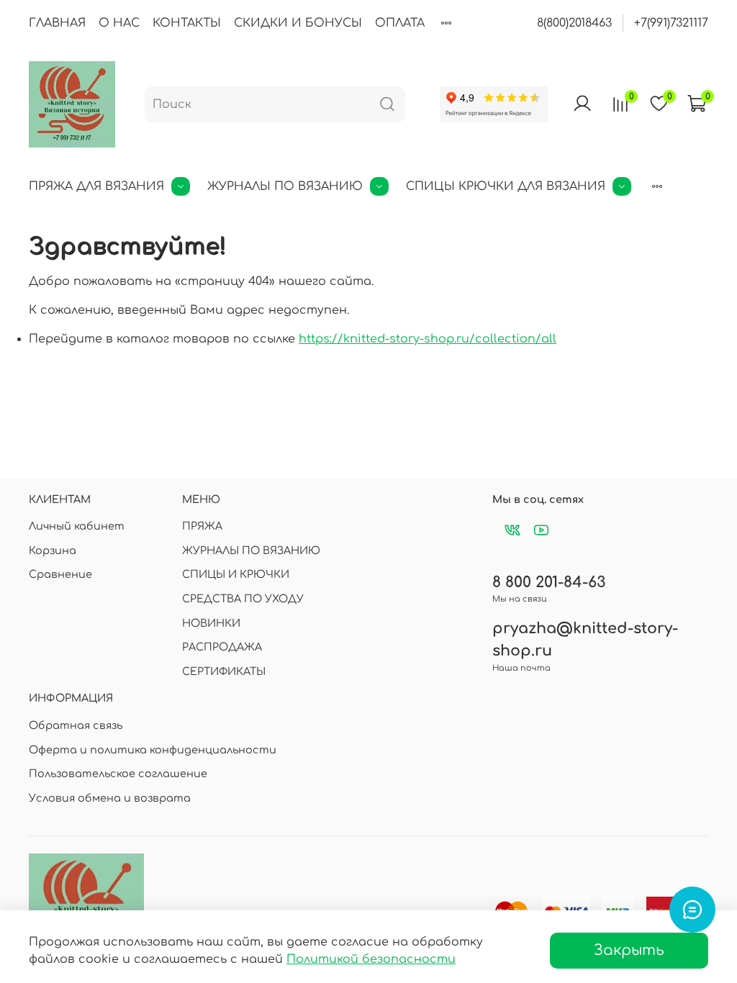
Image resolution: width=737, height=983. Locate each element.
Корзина (52, 550)
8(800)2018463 (574, 23)
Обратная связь (75, 725)
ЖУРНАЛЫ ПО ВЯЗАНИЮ (285, 186)
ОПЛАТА (400, 23)
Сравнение (60, 574)
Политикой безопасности (371, 959)
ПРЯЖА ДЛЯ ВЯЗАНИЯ (96, 186)
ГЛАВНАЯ (57, 23)
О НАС (119, 23)
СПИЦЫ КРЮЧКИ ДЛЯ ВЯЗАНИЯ (505, 186)
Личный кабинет (77, 526)
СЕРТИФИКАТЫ (224, 671)
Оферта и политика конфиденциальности (152, 750)
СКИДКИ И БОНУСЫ (298, 23)
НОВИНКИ (211, 623)
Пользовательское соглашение (118, 773)
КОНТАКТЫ (187, 23)
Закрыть (629, 950)
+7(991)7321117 (671, 23)
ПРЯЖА (202, 526)
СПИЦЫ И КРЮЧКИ (235, 574)
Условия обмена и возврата (110, 798)
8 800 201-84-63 (548, 582)
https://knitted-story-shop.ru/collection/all (427, 338)
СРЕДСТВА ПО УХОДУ (243, 598)
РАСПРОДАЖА (222, 647)
